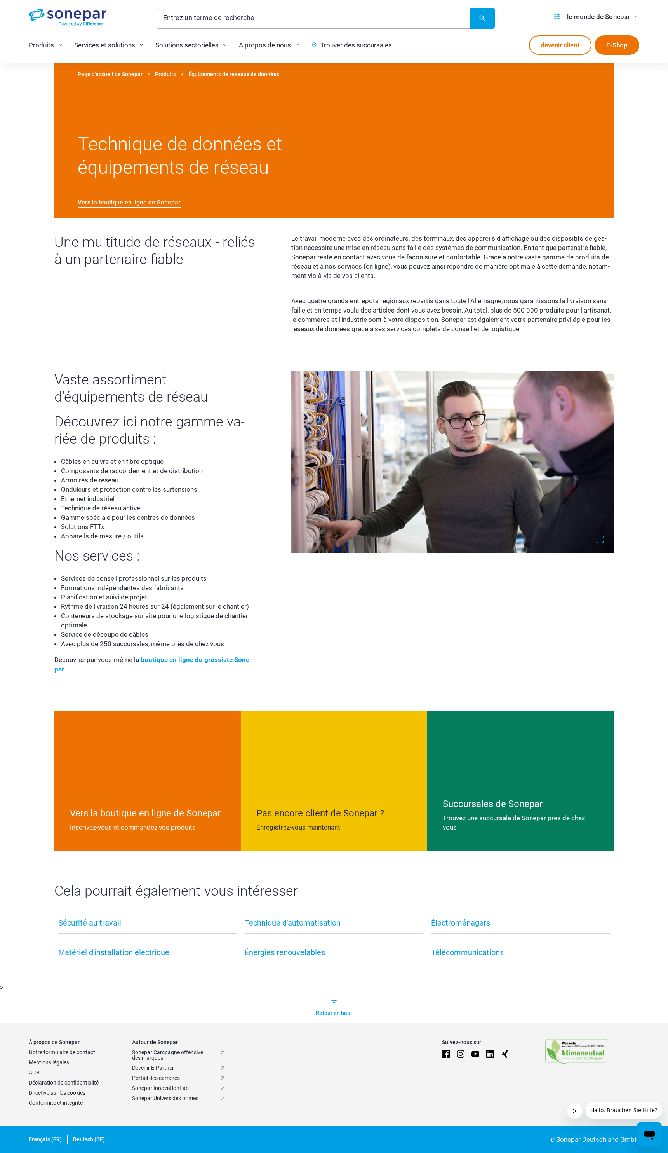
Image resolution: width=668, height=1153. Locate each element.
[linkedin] (490, 1054)
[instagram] (460, 1054)
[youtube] (475, 1054)
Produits (165, 74)
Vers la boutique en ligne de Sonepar (129, 202)
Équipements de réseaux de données (233, 74)
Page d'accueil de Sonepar (110, 74)
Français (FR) (45, 1139)
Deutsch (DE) (89, 1139)
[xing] (505, 1054)
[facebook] (446, 1054)
